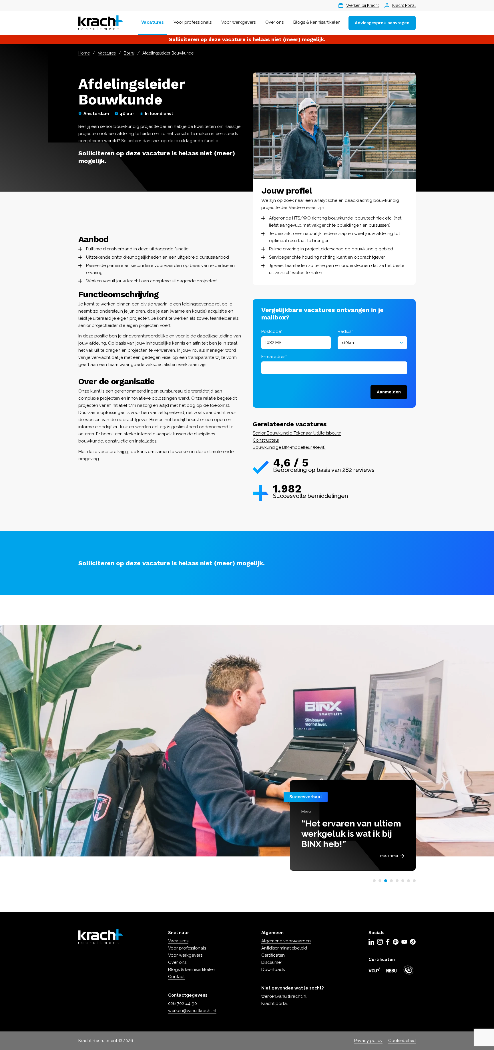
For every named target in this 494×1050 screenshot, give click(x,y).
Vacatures (152, 22)
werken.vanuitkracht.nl (283, 996)
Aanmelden (389, 392)
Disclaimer (271, 962)
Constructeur (266, 440)
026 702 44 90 (182, 1003)
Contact (176, 976)
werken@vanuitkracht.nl (192, 1010)
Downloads (273, 969)
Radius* (345, 331)
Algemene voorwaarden (286, 941)
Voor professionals (193, 22)
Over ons (274, 22)
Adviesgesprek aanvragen (382, 22)
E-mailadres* (274, 356)
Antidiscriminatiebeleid (284, 948)
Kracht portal (274, 1003)
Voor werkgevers (238, 22)
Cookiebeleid (402, 1040)
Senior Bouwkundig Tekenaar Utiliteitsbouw (297, 433)
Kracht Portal (404, 5)
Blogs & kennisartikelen (316, 22)
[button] (374, 880)
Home (84, 53)
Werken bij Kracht (362, 5)
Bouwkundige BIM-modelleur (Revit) (289, 447)
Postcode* (271, 331)
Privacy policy (368, 1040)
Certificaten (273, 955)
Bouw (129, 53)
